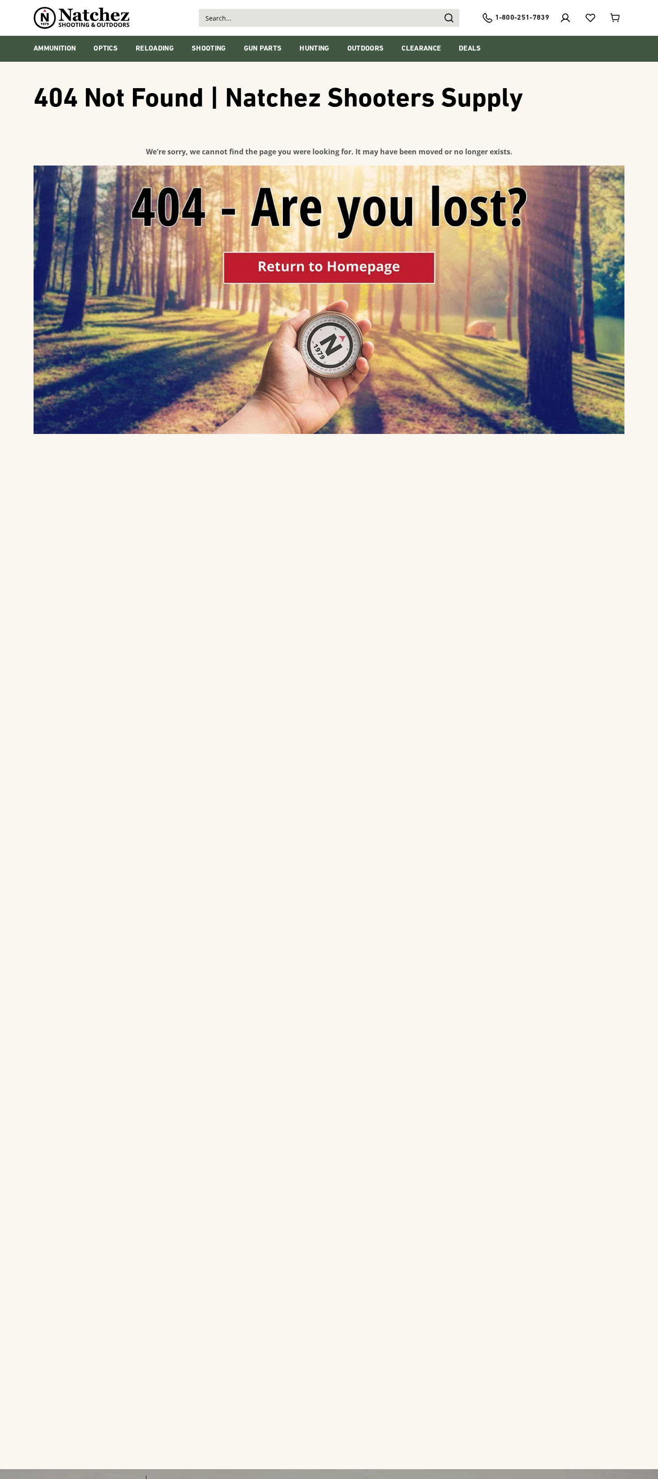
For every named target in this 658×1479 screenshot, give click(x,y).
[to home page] (82, 18)
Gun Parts (263, 48)
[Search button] (448, 18)
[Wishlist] (590, 18)
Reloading (155, 48)
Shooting (209, 48)
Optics (106, 48)
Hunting (314, 48)
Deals (470, 48)
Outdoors (365, 48)
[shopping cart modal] (615, 18)
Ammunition (55, 48)
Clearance (421, 48)
